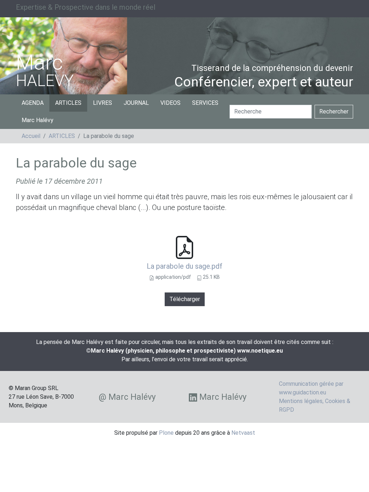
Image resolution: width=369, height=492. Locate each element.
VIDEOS (170, 102)
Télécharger (184, 299)
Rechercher (333, 111)
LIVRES (102, 102)
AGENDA (33, 102)
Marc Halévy (37, 120)
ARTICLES (68, 102)
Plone (166, 432)
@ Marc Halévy (127, 397)
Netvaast (243, 432)
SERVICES (205, 102)
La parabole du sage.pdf (184, 266)
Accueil (31, 136)
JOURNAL (136, 102)
